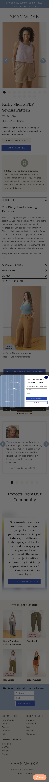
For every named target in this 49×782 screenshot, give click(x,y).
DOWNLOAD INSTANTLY (36, 398)
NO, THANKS (36, 402)
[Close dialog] (46, 377)
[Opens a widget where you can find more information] (39, 777)
